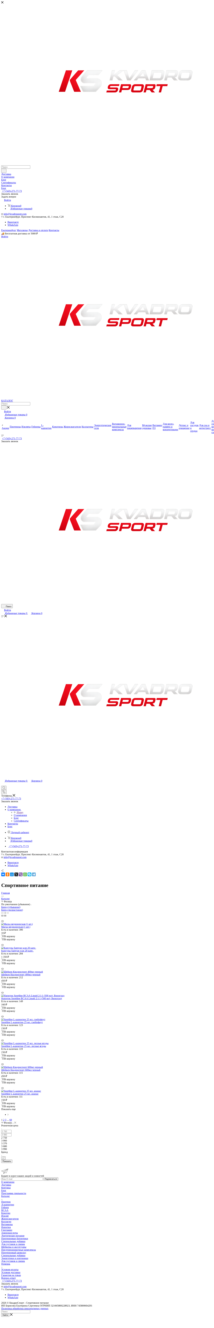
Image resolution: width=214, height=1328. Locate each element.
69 (10, 1120)
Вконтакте (13, 222)
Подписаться (51, 1179)
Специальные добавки (13, 1241)
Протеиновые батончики (14, 1238)
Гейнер (5, 1207)
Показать (7, 1161)
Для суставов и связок (13, 1244)
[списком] (5, 912)
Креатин (5, 1213)
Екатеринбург (8, 230)
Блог (3, 1190)
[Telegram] (34, 874)
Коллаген (6, 1221)
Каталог (5, 1196)
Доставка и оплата (38, 230)
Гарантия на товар (11, 1275)
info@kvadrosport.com (15, 214)
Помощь (5, 1264)
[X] (16, 874)
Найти (5, 1315)
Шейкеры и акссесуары (13, 1247)
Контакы (6, 1187)
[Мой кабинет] (2, 784)
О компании (20, 815)
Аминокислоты (9, 1233)
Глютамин (6, 1230)
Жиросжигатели (10, 1218)
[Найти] (3, 171)
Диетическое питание (12, 1235)
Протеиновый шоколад (13, 1252)
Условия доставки (10, 1272)
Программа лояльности (13, 1193)
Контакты (54, 230)
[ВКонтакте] (3, 874)
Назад (20, 812)
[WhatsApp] (25, 874)
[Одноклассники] (7, 874)
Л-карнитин (7, 1204)
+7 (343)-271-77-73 (12, 191)
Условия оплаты (9, 1269)
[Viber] (21, 874)
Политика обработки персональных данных (24, 1308)
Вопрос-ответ (8, 1278)
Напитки (6, 1227)
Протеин (6, 1201)
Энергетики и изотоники (14, 1258)
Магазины (22, 230)
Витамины (7, 1224)
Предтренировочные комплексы (18, 1249)
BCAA (4, 1210)
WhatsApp (13, 225)
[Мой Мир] (12, 874)
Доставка (6, 1184)
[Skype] (29, 874)
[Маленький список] (2, 915)
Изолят (5, 1216)
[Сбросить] (3, 1158)
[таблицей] (8, 912)
